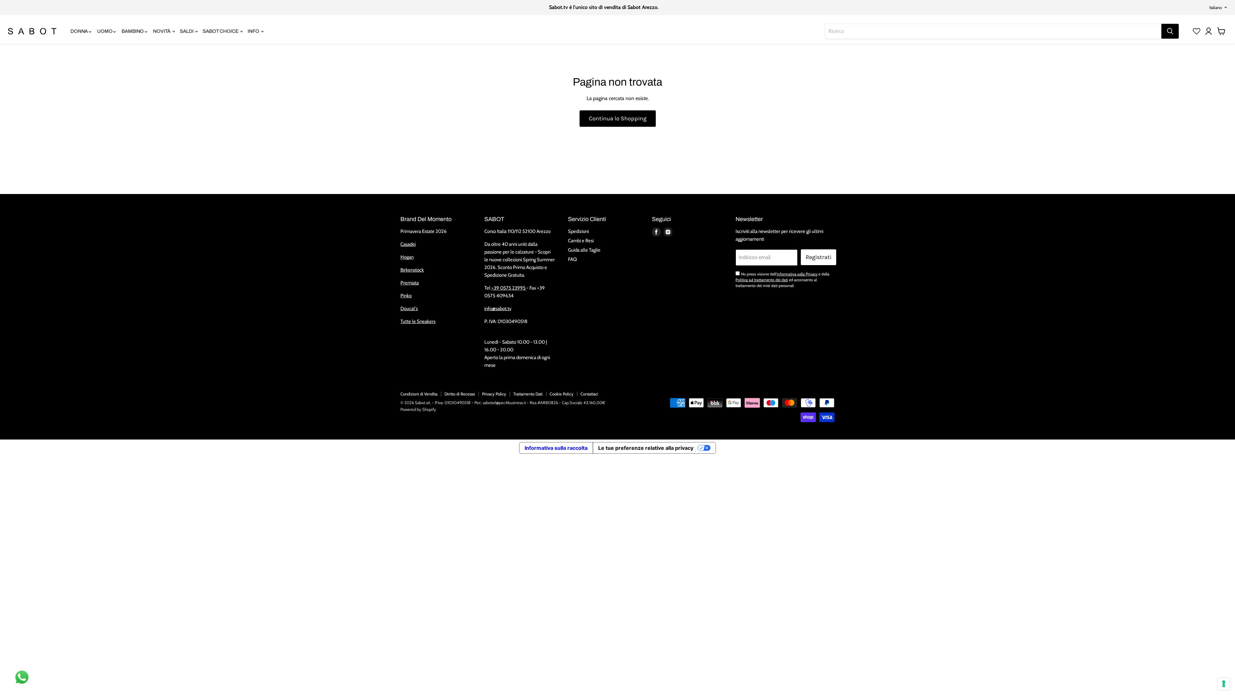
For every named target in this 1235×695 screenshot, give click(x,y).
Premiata (409, 283)
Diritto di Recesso (459, 393)
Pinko (406, 296)
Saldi (187, 31)
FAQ (572, 259)
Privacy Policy (494, 393)
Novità (162, 31)
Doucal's (409, 308)
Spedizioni (578, 231)
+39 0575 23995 (508, 288)
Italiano (1215, 7)
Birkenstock (412, 270)
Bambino (133, 31)
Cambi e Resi (581, 241)
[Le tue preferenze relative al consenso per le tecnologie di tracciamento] (1224, 684)
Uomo (105, 31)
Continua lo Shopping (617, 118)
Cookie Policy (561, 393)
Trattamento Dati (528, 393)
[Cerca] (1170, 31)
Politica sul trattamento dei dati (762, 279)
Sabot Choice (221, 31)
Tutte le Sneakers (417, 321)
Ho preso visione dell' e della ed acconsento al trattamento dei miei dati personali (782, 280)
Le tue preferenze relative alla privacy (645, 448)
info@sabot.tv (497, 308)
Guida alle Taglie (584, 250)
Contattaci (589, 393)
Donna (79, 31)
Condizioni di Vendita (418, 393)
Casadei (408, 244)
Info (254, 31)
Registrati (818, 257)
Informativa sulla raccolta (556, 448)
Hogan (407, 257)
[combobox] (993, 31)
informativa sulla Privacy (797, 274)
